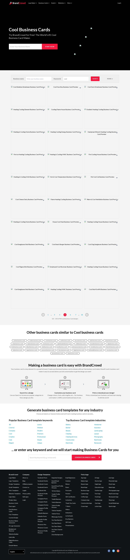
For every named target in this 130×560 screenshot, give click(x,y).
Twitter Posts (56, 513)
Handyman (97, 424)
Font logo (97, 493)
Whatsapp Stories (57, 517)
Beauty (68, 431)
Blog (24, 481)
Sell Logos (26, 497)
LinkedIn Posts (42, 516)
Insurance (97, 427)
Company (12, 431)
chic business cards (48, 343)
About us (25, 478)
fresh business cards (51, 340)
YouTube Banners (57, 520)
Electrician (69, 443)
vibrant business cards (32, 347)
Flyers (67, 487)
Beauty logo (84, 484)
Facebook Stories (43, 481)
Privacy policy (27, 493)
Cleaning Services (71, 437)
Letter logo (98, 506)
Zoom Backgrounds (57, 534)
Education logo (99, 487)
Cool (10, 434)
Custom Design (13, 517)
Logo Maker (31, 3)
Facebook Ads (42, 490)
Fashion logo (98, 490)
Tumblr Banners (56, 499)
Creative (11, 437)
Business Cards (43, 3)
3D (10, 424)
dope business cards (73, 353)
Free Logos (12, 506)
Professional (41, 437)
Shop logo (112, 500)
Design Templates (14, 484)
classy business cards (80, 340)
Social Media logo (114, 503)
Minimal (40, 427)
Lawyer (96, 434)
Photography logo (114, 490)
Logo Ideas (12, 497)
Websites (61, 3)
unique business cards (110, 340)
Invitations (68, 500)
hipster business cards (33, 343)
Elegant (11, 443)
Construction (70, 440)
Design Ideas (13, 500)
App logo (83, 478)
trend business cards (62, 347)
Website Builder (13, 534)
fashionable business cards (95, 350)
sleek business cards (47, 347)
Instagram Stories (43, 505)
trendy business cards (96, 347)
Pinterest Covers (43, 527)
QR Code (68, 522)
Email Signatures (70, 478)
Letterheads (69, 516)
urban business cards (17, 343)
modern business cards (35, 340)
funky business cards (16, 347)
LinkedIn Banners (43, 513)
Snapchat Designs (57, 478)
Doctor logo (98, 481)
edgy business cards (112, 343)
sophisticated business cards (64, 343)
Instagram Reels (42, 502)
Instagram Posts (43, 498)
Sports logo (112, 506)
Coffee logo (84, 497)
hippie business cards (79, 350)
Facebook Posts (42, 478)
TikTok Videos (56, 491)
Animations (68, 513)
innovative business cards (96, 343)
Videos (67, 509)
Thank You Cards (70, 503)
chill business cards (81, 343)
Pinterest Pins (42, 524)
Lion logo (111, 478)
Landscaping (98, 431)
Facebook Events (43, 487)
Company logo (85, 500)
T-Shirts (67, 506)
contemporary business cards (79, 347)
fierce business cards (64, 350)
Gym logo (97, 503)
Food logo (98, 497)
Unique (39, 443)
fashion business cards (19, 340)
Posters (67, 493)
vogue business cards (31, 350)
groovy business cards (57, 353)
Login (24, 500)
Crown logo (84, 506)
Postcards (68, 490)
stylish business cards (95, 340)
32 (82, 315)
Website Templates (15, 493)
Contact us (26, 487)
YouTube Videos (56, 526)
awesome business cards (47, 350)
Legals (24, 490)
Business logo (85, 490)
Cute (10, 440)
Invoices (68, 481)
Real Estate (98, 440)
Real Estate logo (113, 493)
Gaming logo (98, 500)
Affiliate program (28, 484)
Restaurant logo (113, 497)
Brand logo (84, 487)
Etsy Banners (69, 519)
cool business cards (65, 340)
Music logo (112, 484)
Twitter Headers (56, 510)
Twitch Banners (56, 502)
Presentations (69, 525)
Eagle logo (98, 484)
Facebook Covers (43, 484)
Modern (40, 431)
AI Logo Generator (14, 526)
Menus (67, 484)
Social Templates (14, 487)
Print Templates (13, 490)
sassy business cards (111, 350)
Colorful (11, 427)
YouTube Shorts (56, 523)
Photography (98, 437)
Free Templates (13, 514)
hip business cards (17, 350)
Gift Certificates (70, 497)
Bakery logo (84, 481)
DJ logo (97, 478)
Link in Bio (12, 537)
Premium (40, 434)
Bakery (68, 424)
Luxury (39, 424)
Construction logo (86, 503)
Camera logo (84, 493)
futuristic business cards (112, 347)
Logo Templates (13, 481)
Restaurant (97, 443)
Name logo (112, 487)
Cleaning (68, 434)
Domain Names (13, 545)
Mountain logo (113, 481)
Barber (68, 427)
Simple (39, 440)
